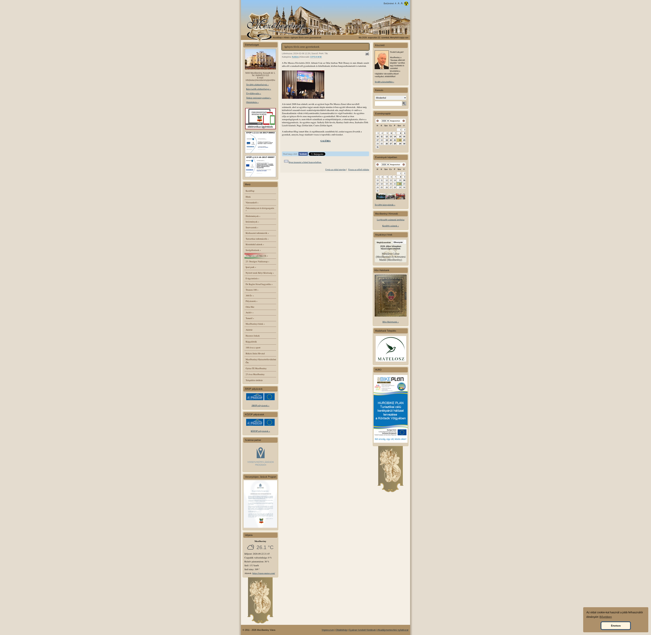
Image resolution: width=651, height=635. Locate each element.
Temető (250, 318)
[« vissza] (377, 121)
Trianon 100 (252, 289)
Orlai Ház (250, 306)
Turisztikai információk (257, 238)
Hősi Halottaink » (390, 321)
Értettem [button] (616, 625)
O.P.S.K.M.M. (316, 57)
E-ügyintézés (252, 278)
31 (378, 147)
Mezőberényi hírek (255, 323)
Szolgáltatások (253, 250)
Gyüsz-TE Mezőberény (256, 368)
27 (391, 144)
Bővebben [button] (605, 617)
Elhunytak (398, 242)
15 (400, 137)
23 (404, 140)
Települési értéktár (254, 380)
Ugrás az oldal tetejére (335, 169)
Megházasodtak (384, 242)
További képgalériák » (385, 204)
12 (387, 137)
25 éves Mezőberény (255, 374)
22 (400, 140)
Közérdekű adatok (255, 244)
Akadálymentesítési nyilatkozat (393, 630)
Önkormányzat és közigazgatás (260, 209)
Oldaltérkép (341, 630)
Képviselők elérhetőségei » (258, 88)
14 (395, 137)
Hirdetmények (253, 216)
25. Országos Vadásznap (257, 261)
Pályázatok (252, 301)
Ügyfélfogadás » (253, 93)
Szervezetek (252, 227)
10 (378, 137)
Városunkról (252, 202)
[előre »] (403, 121)
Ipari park (251, 267)
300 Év (250, 295)
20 (391, 140)
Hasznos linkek (253, 335)
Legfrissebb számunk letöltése (391, 219)
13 (391, 137)
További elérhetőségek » (257, 84)
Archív (250, 312)
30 (404, 144)
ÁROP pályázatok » (260, 405)
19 (387, 140)
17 (378, 140)
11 (382, 137)
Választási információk (257, 255)
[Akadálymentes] (406, 3)
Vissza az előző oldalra (358, 169)
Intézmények (252, 221)
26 (387, 144)
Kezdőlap (277, 37)
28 (395, 144)
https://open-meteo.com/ (263, 573)
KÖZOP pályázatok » (260, 431)
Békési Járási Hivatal (255, 353)
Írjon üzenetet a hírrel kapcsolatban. (305, 162)
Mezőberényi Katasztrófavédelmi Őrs (261, 361)
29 (400, 144)
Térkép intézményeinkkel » (258, 97)
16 (404, 137)
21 (395, 140)
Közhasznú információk (257, 232)
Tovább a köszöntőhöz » (384, 81)
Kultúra (295, 57)
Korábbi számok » (390, 225)
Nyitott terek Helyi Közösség (260, 272)
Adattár (249, 329)
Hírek (248, 196)
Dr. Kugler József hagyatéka (259, 284)
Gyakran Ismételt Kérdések (362, 630)
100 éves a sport (253, 347)
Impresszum (328, 630)
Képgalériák (251, 341)
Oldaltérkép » (252, 102)
